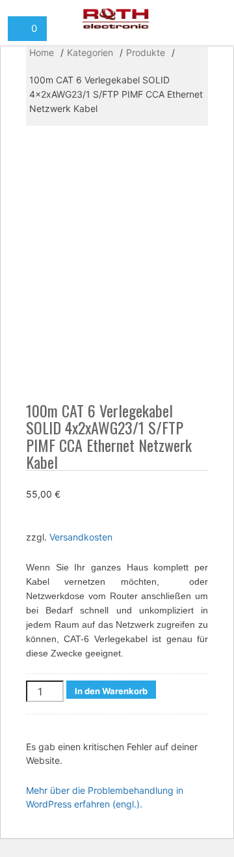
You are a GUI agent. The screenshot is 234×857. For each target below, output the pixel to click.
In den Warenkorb (111, 691)
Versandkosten (80, 536)
